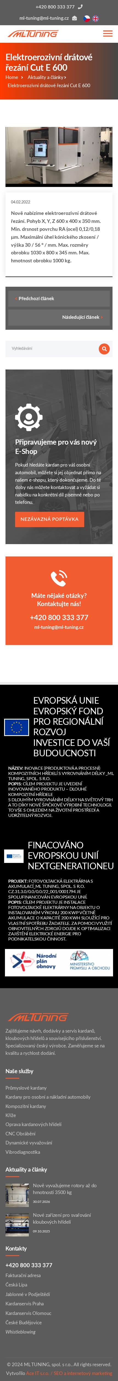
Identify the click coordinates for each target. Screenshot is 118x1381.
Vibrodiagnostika (22, 1152)
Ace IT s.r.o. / (40, 1373)
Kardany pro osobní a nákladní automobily (48, 1097)
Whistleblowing (20, 1332)
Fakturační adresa (23, 1275)
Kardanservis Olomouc (28, 1313)
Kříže (10, 1115)
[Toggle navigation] (108, 34)
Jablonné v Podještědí (27, 1294)
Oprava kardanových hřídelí (33, 1124)
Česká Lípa (16, 1285)
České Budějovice (23, 1322)
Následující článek (80, 317)
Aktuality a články (45, 77)
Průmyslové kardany (26, 1088)
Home (11, 77)
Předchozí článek (36, 298)
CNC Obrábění (20, 1134)
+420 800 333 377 (59, 617)
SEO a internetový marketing (83, 1373)
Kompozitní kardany (25, 1106)
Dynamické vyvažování (28, 1143)
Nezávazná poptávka (50, 519)
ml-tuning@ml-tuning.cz (59, 627)
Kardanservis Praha (24, 1304)
